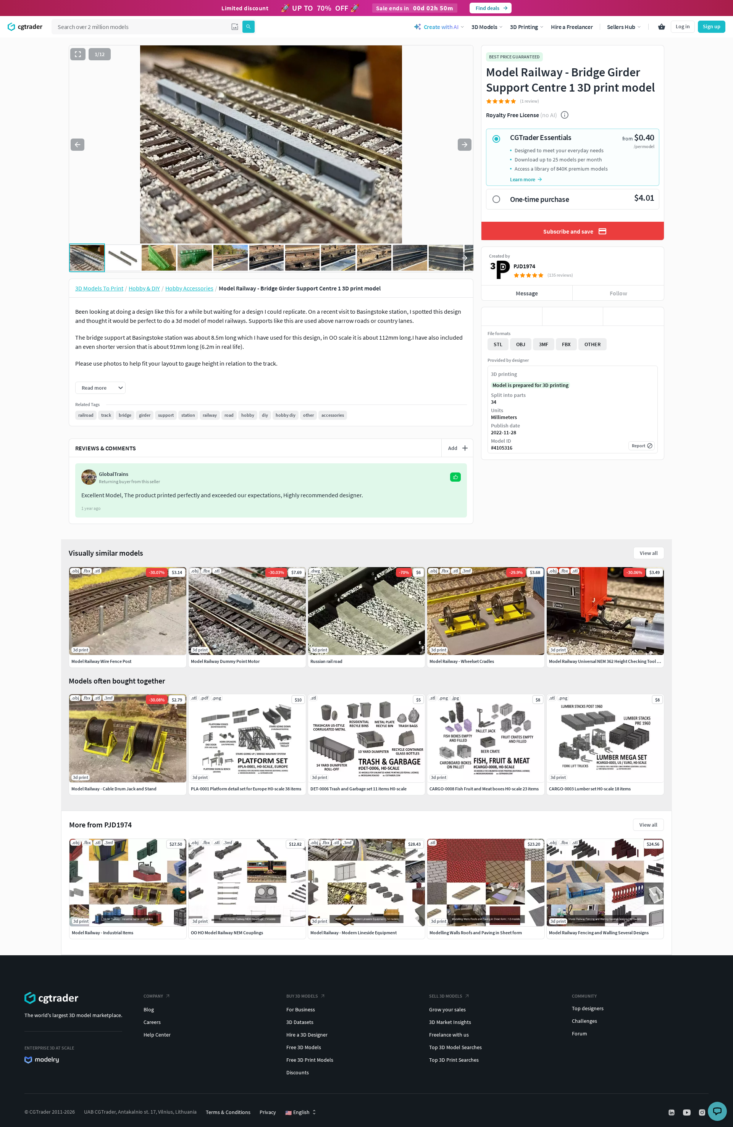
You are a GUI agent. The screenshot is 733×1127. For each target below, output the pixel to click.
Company (153, 996)
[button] (235, 27)
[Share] (633, 316)
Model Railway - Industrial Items (102, 932)
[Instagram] (703, 1112)
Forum (579, 1033)
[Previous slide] (77, 145)
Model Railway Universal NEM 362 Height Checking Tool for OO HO (612, 661)
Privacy (268, 1112)
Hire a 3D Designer (307, 1034)
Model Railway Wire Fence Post (101, 661)
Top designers (588, 1008)
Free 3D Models (303, 1047)
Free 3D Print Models (309, 1059)
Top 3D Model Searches (455, 1047)
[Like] (511, 316)
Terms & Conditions (228, 1112)
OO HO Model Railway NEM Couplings (227, 932)
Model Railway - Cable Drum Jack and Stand (114, 789)
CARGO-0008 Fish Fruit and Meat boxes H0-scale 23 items (484, 789)
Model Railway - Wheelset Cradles (461, 661)
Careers (152, 1022)
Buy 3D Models (302, 996)
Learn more (522, 179)
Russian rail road (326, 661)
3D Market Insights (450, 1022)
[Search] (248, 27)
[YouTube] (687, 1112)
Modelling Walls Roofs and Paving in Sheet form (475, 932)
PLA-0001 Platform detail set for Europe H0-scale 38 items (246, 789)
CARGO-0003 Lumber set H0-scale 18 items (590, 789)
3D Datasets (299, 1022)
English (297, 1112)
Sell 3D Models (445, 996)
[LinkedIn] (672, 1112)
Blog (149, 1009)
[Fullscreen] (78, 54)
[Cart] (662, 27)
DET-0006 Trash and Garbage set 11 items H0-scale (358, 789)
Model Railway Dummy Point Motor (225, 661)
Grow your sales (447, 1009)
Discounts (297, 1072)
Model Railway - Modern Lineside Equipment (353, 932)
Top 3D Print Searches (454, 1059)
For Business (300, 1009)
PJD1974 (524, 266)
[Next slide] (464, 145)
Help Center (157, 1034)
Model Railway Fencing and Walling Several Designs (599, 932)
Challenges (584, 1020)
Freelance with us (449, 1034)
